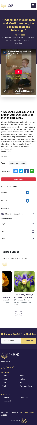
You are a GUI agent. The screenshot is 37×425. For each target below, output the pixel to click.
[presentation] (16, 313)
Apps (4, 383)
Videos (22, 35)
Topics (4, 386)
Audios (22, 379)
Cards (4, 379)
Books (22, 376)
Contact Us (24, 397)
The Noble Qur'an (26, 386)
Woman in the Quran (17, 163)
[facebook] (3, 367)
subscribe (28, 340)
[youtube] (7, 367)
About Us (5, 397)
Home (14, 35)
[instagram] (12, 367)
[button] (33, 5)
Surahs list (6, 401)
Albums (22, 383)
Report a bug (18, 179)
